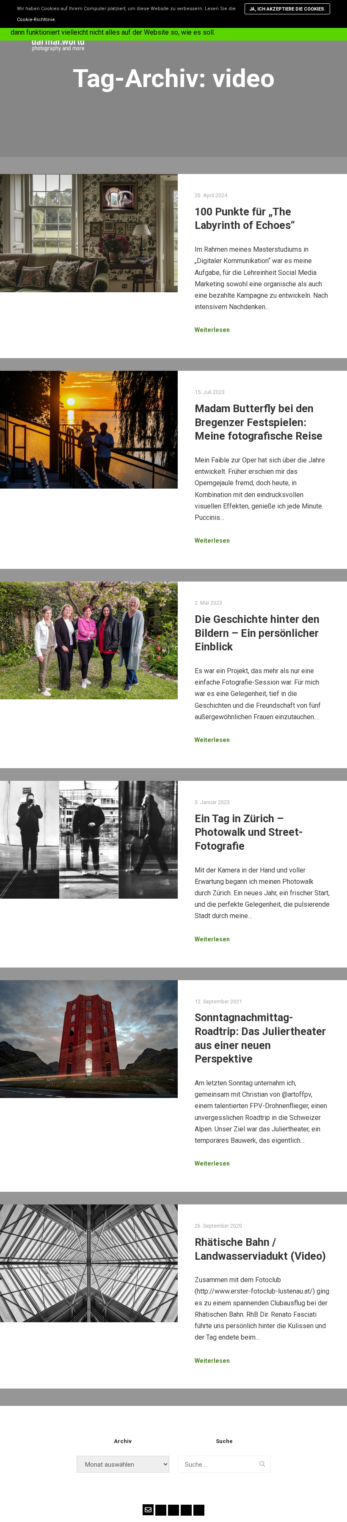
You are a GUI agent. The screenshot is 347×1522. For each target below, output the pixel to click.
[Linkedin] (198, 1510)
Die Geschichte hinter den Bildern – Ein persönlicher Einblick (257, 633)
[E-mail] (148, 1509)
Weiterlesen (212, 329)
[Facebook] (160, 1510)
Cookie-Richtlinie (36, 19)
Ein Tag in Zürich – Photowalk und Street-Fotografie (249, 832)
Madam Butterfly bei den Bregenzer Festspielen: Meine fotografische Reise (258, 422)
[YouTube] (186, 1510)
